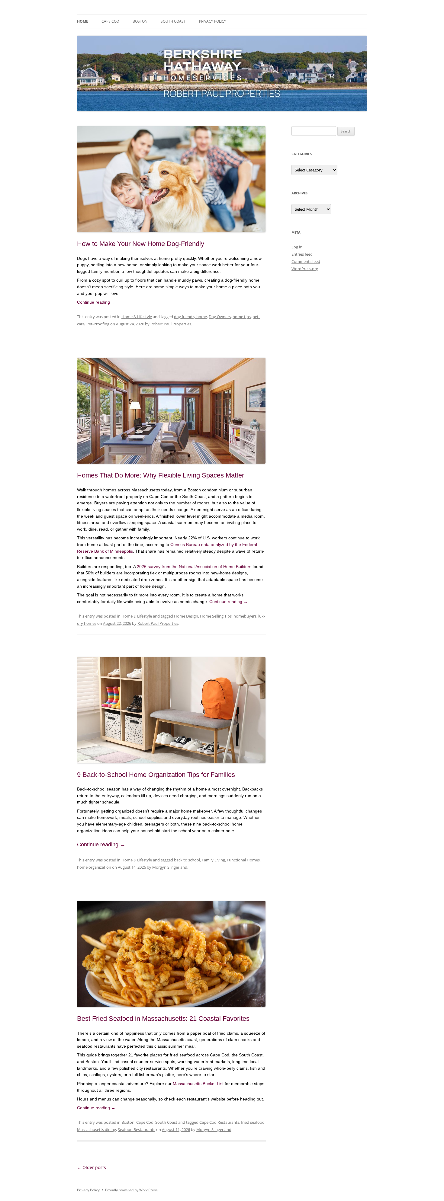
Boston (140, 21)
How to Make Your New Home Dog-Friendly (140, 244)
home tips (242, 316)
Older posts (91, 1167)
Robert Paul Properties (170, 324)
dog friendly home (190, 316)
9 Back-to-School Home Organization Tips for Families (156, 774)
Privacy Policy (212, 21)
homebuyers (244, 616)
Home (82, 21)
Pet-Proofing (97, 324)
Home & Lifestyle (136, 316)
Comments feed (305, 261)
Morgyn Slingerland (169, 867)
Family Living (213, 860)
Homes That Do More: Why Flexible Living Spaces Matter (160, 475)
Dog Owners (220, 316)
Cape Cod (110, 21)
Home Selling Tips (216, 616)
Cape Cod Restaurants (219, 1122)
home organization (94, 867)
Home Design (186, 616)
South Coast (173, 21)
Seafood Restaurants (136, 1129)
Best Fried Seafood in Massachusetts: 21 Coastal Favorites (163, 1018)
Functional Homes (243, 860)
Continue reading (96, 302)
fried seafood (253, 1122)
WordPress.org (304, 268)
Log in (296, 247)
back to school (187, 860)
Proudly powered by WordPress (131, 1190)
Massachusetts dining (96, 1129)
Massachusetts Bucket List (198, 1083)
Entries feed (302, 254)
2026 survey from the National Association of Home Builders (194, 566)
